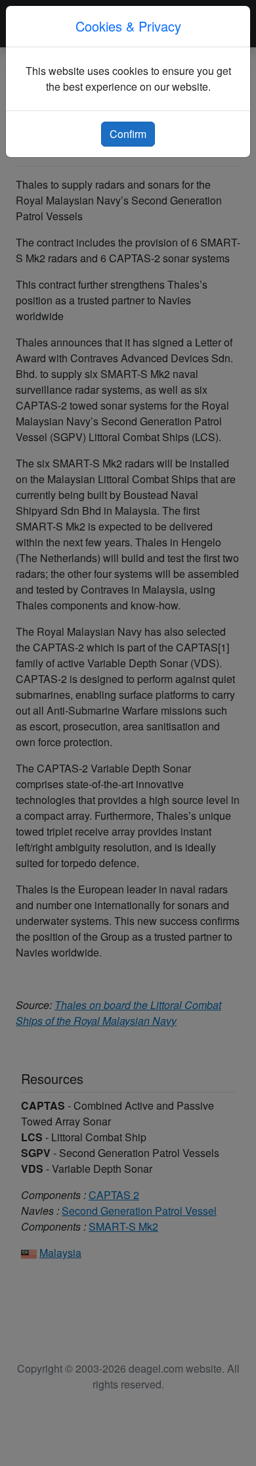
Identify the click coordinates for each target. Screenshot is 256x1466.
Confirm (128, 133)
